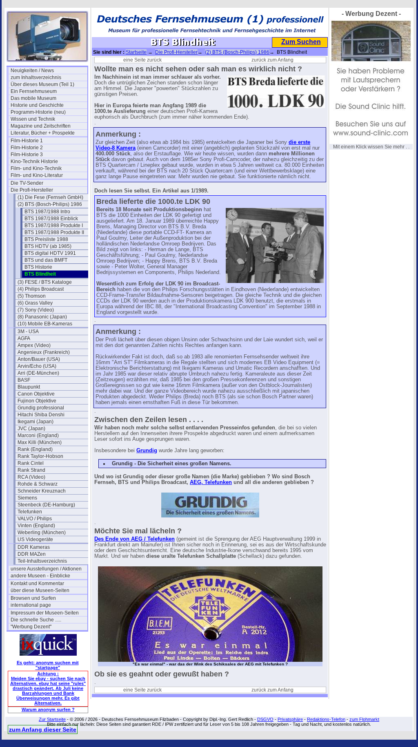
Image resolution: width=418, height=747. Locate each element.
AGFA (24, 338)
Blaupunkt (29, 387)
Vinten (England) (36, 525)
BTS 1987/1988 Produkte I (53, 225)
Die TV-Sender (27, 183)
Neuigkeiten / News (32, 70)
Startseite (136, 52)
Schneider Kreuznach (42, 491)
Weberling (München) (42, 532)
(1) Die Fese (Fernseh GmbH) (50, 197)
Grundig (146, 450)
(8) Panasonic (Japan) (42, 317)
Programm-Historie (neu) (38, 112)
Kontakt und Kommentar (37, 583)
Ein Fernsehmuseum (34, 91)
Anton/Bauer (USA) (39, 359)
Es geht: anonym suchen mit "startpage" (48, 665)
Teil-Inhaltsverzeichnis (42, 561)
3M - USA (28, 331)
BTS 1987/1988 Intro (47, 211)
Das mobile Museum (33, 98)
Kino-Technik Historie (34, 161)
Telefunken (30, 512)
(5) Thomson (32, 296)
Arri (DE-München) (38, 373)
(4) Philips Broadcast (41, 289)
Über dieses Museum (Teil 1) (42, 84)
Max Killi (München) (40, 442)
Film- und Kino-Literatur (37, 175)
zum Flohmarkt (364, 719)
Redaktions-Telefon (326, 719)
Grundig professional (41, 408)
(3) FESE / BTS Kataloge (45, 282)
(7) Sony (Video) (36, 310)
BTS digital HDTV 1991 (50, 253)
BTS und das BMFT (45, 260)
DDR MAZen (32, 554)
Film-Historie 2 (27, 147)
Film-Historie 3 (27, 154)
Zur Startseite (52, 719)
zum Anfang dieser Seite (42, 729)
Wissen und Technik (33, 119)
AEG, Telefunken (211, 482)
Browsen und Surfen (33, 598)
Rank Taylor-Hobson (40, 456)
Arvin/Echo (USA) (37, 366)
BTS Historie (38, 267)
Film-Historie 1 (27, 141)
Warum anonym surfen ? (48, 709)
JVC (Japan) (31, 428)
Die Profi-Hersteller (32, 190)
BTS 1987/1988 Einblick (51, 218)
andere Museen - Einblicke (40, 576)
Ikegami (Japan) (35, 421)
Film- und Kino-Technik (36, 168)
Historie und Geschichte (37, 105)
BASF (24, 380)
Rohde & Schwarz (38, 484)
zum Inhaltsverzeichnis (36, 77)
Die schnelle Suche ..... (36, 620)
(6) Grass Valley (35, 303)
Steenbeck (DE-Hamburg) (46, 505)
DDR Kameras (34, 547)
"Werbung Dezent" (31, 627)
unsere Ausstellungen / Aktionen (46, 569)
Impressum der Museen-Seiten (45, 613)
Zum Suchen (301, 41)
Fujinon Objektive (37, 401)
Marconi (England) (38, 435)
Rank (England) (35, 449)
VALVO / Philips (35, 519)
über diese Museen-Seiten (40, 590)
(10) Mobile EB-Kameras (45, 324)
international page (31, 605)
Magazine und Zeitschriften (41, 126)
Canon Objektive (36, 394)
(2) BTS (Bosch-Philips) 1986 (50, 204)
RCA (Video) (31, 477)
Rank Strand (31, 470)
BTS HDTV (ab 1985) (47, 246)
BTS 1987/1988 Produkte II (54, 232)
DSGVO (265, 719)
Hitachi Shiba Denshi (41, 415)
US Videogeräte (35, 539)
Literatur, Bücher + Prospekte (43, 133)
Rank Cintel (31, 463)
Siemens (27, 498)
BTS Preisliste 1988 (46, 239)
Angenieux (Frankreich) (44, 352)
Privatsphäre (290, 719)
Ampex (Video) (34, 345)
